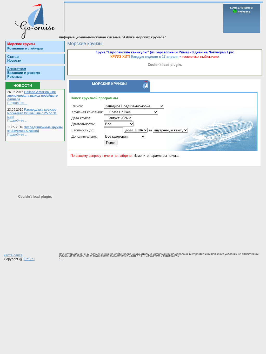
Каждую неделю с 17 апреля (154, 57)
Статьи (13, 57)
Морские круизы (21, 44)
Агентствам (16, 69)
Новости (14, 60)
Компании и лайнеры (25, 48)
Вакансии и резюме (23, 73)
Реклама (14, 77)
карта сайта (13, 255)
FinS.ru (29, 259)
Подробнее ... (17, 103)
